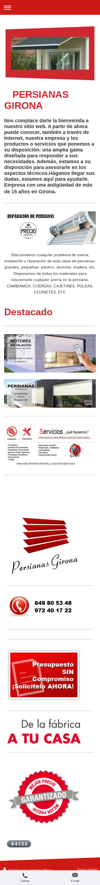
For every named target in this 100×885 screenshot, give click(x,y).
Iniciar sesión (87, 870)
